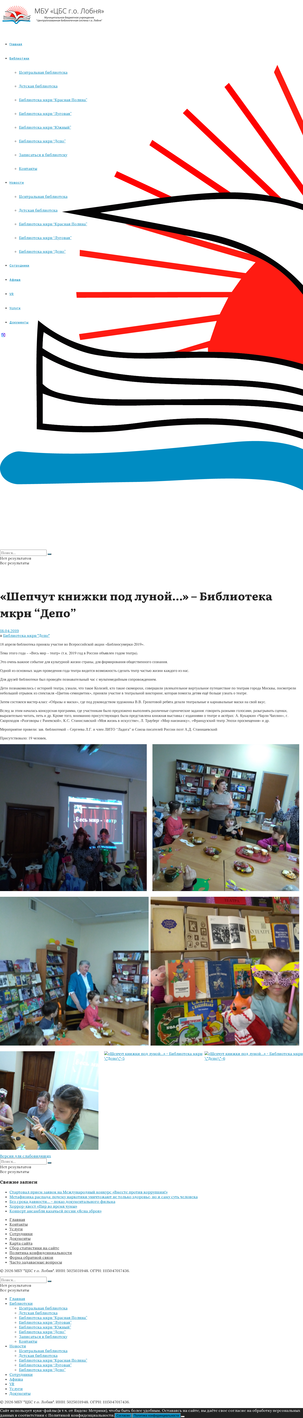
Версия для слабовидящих (25, 1156)
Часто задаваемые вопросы (35, 1262)
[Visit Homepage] (53, 28)
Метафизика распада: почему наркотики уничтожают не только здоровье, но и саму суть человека (103, 1196)
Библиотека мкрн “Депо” (42, 1331)
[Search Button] (49, 554)
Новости (17, 1346)
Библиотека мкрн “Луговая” (45, 1322)
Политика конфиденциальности (40, 1252)
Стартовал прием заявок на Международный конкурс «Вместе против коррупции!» (88, 1192)
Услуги (16, 1229)
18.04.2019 (9, 630)
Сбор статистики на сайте (34, 1248)
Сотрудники (21, 1233)
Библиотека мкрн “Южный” (45, 1327)
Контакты (18, 1224)
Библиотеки (21, 1303)
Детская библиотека (38, 1312)
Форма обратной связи (31, 1257)
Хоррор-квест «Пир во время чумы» (43, 1206)
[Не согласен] (183, 1416)
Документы (20, 1238)
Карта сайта (20, 1243)
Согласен (123, 1415)
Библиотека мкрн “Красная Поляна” (53, 1317)
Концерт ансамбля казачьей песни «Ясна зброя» (55, 1211)
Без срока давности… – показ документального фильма (62, 1201)
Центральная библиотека (43, 1308)
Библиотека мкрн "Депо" (26, 635)
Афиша (16, 1379)
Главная (15, 44)
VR (11, 1384)
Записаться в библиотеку (43, 1336)
